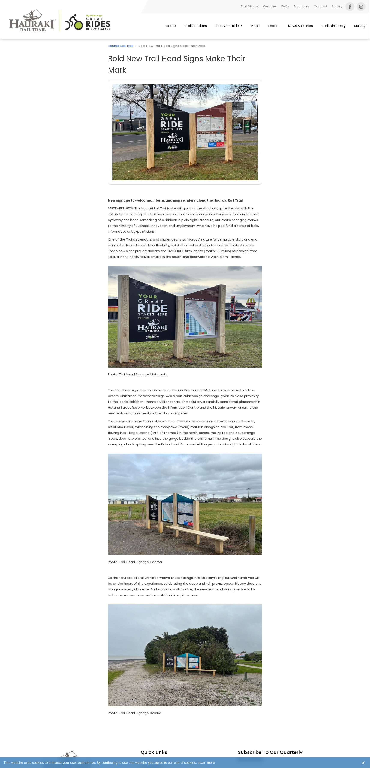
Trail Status (250, 6)
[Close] (363, 762)
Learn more (206, 763)
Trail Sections (195, 25)
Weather (270, 6)
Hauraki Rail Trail (120, 45)
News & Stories (300, 25)
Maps (255, 25)
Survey (337, 6)
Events (273, 25)
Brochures (301, 6)
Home (171, 25)
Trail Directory (333, 25)
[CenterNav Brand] (61, 26)
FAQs (285, 6)
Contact (320, 6)
